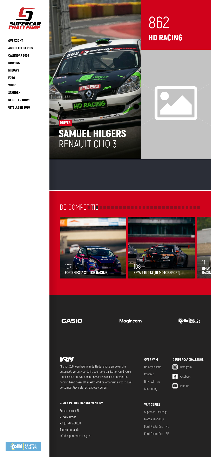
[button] (89, 207)
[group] (24, 446)
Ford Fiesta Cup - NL (156, 426)
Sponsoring (150, 389)
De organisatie (152, 367)
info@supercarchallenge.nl (75, 436)
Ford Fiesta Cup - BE (156, 434)
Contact (149, 374)
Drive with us (152, 381)
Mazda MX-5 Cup (154, 419)
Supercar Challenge (155, 412)
